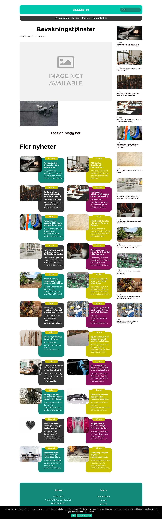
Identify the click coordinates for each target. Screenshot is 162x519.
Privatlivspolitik (85, 515)
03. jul (99, 274)
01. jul (51, 303)
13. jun (51, 361)
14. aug (51, 158)
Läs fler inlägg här (66, 133)
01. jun (51, 390)
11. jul (51, 245)
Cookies (86, 18)
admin (42, 36)
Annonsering (62, 18)
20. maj (51, 419)
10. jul (98, 245)
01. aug (99, 187)
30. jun (99, 303)
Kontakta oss (100, 18)
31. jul (51, 216)
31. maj (99, 390)
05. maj (51, 448)
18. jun (51, 332)
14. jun (99, 332)
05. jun (99, 361)
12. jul (98, 216)
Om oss (75, 18)
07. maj (99, 419)
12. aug (99, 158)
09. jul (51, 274)
